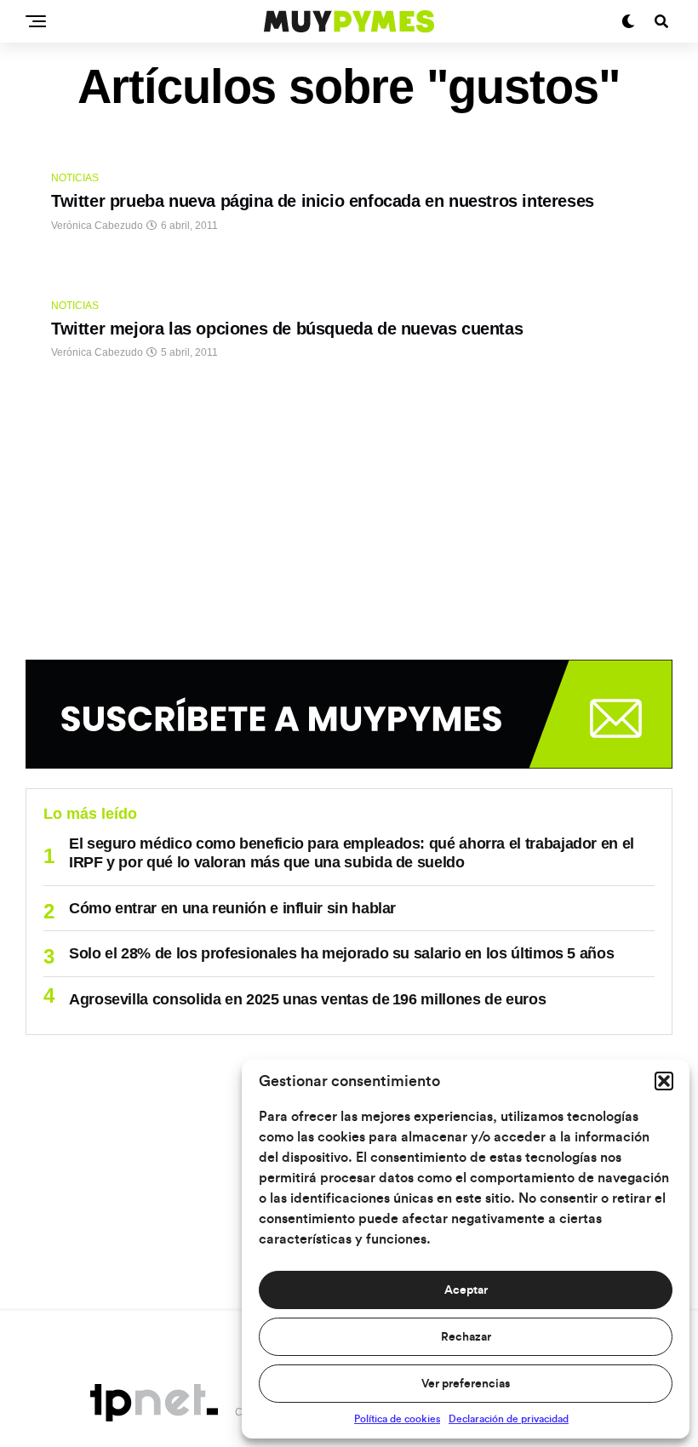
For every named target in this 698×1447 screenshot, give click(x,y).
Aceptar (466, 1290)
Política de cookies (397, 1419)
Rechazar (466, 1337)
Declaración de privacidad (509, 1419)
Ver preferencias (465, 1384)
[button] (663, 1081)
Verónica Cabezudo (97, 226)
